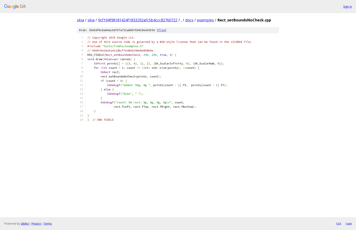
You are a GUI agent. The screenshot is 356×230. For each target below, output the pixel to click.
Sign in (347, 6)
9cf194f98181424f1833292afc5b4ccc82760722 (137, 20)
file (161, 30)
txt (338, 223)
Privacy (36, 223)
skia (80, 20)
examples (205, 20)
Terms (47, 223)
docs (189, 20)
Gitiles (25, 223)
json (348, 223)
